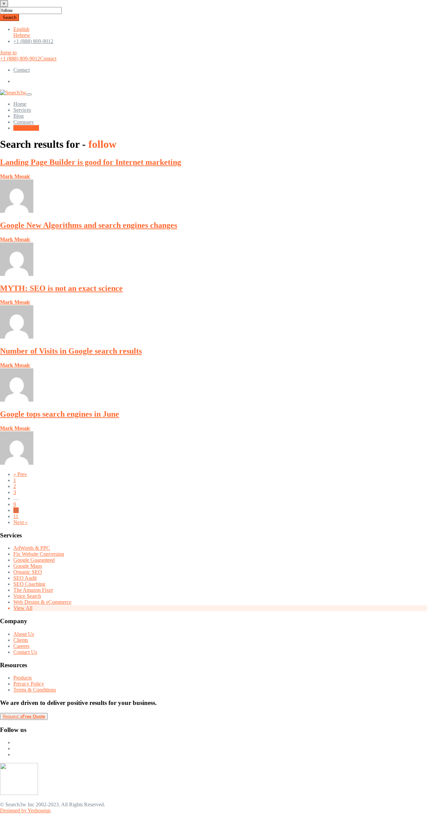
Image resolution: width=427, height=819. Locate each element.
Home (19, 104)
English (21, 29)
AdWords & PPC (31, 548)
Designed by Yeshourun (25, 810)
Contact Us (25, 652)
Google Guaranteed (34, 560)
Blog (18, 116)
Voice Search (27, 596)
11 (15, 516)
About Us (23, 634)
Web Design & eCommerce (42, 602)
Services (22, 110)
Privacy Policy (28, 684)
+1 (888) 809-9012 (33, 41)
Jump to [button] (8, 52)
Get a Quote (26, 128)
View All (22, 608)
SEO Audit (25, 578)
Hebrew (21, 35)
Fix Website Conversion (38, 554)
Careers (21, 646)
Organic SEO (27, 572)
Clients (20, 640)
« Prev (20, 474)
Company (23, 122)
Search (9, 17)
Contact (48, 58)
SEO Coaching (29, 584)
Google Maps (27, 566)
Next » (20, 522)
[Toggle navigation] (29, 94)
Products (22, 678)
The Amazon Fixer (33, 590)
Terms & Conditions (34, 690)
